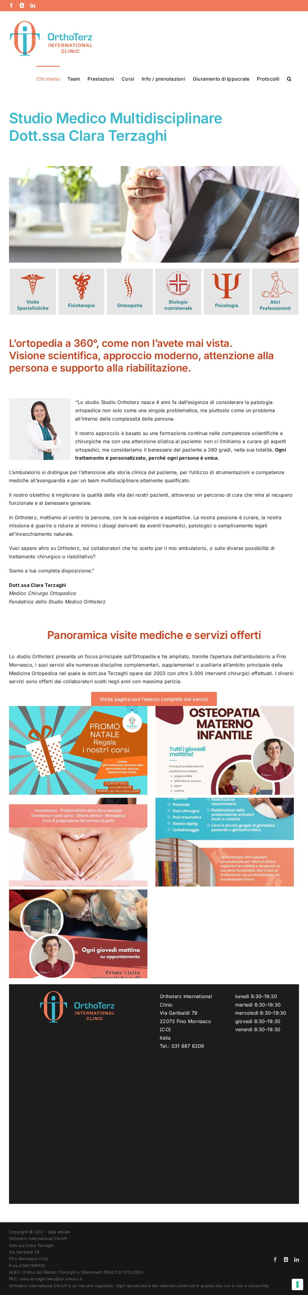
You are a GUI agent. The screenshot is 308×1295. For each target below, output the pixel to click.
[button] (289, 78)
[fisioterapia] (81, 271)
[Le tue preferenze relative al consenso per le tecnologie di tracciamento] (297, 1284)
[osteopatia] (130, 271)
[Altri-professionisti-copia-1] (275, 271)
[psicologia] (227, 271)
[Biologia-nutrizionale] (178, 271)
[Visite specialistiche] (33, 271)
